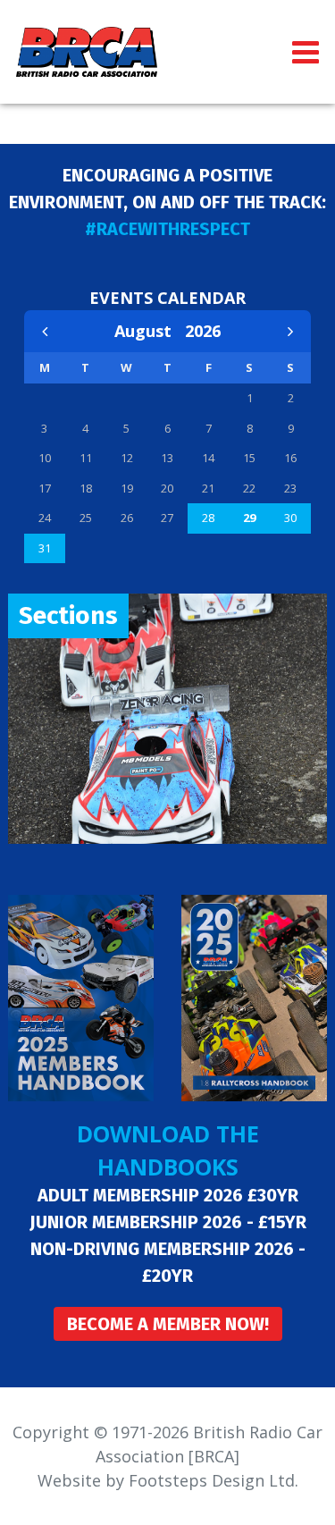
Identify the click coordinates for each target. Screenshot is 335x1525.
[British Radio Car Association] (86, 50)
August (149, 330)
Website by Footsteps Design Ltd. (168, 1480)
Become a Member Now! (168, 1324)
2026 (203, 330)
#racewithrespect (167, 229)
